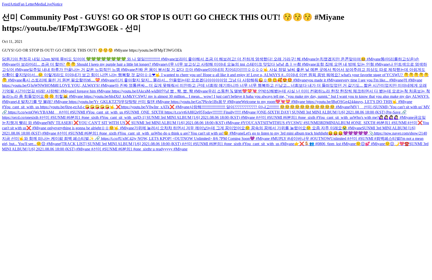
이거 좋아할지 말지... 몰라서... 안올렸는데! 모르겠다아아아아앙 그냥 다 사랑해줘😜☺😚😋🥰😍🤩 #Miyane (211, 80)
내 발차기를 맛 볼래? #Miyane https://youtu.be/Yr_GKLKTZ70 (68, 102)
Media (40, 4)
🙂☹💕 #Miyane (370, 144)
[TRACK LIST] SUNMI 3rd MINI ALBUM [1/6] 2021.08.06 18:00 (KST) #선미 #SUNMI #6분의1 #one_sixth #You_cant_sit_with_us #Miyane (177, 144)
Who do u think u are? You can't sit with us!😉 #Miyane (199, 133)
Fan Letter (26, 4)
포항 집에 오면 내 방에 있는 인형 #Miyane (352, 64)
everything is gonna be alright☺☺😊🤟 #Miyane (94, 128)
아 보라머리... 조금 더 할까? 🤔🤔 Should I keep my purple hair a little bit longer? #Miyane (91, 64)
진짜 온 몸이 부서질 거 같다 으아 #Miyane (171, 69)
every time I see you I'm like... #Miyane (372, 80)
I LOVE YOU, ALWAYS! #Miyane (86, 85)
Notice (57, 4)
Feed (6, 4)
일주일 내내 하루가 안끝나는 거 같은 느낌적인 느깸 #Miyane (82, 69)
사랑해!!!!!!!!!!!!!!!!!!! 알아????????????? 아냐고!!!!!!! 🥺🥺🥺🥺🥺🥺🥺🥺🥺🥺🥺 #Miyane (270, 107)
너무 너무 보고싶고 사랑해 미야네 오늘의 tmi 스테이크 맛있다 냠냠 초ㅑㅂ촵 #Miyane (241, 64)
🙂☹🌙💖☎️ (397, 144)
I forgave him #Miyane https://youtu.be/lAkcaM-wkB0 (117, 91)
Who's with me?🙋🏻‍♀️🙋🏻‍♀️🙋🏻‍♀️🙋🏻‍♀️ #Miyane (383, 117)
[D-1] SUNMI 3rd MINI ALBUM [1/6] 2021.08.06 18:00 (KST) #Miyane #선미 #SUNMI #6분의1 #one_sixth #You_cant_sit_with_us (245, 117)
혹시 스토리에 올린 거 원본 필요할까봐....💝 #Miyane (68, 80)
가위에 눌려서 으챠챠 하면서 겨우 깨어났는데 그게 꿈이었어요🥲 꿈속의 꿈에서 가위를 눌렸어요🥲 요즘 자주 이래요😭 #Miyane (248, 128)
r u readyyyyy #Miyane (169, 149)
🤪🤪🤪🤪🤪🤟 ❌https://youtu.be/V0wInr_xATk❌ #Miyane (137, 107)
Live (48, 4)
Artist (14, 4)
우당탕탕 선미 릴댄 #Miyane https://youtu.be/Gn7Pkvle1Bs (169, 102)
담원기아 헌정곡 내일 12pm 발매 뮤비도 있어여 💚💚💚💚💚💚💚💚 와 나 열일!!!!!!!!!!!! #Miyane (88, 59)
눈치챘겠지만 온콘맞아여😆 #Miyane (348, 59)
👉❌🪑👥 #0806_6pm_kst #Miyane (325, 144)
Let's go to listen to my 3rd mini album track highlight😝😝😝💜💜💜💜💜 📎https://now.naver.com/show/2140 (335, 133)
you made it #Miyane (324, 80)
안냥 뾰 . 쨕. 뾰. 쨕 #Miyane (184, 91)
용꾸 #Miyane (229, 102)
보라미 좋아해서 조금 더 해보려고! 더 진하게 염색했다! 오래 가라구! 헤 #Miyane (245, 59)
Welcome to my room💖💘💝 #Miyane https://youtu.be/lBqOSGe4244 (298, 102)
